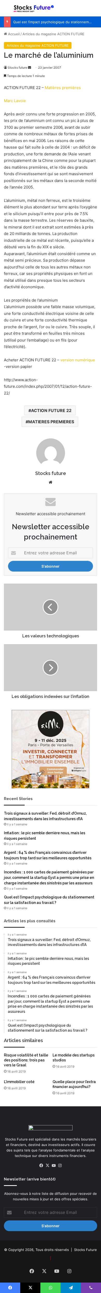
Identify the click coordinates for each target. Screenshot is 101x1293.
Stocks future (17, 67)
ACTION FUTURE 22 (51, 410)
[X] (47, 1165)
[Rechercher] (94, 10)
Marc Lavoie (15, 100)
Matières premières (63, 87)
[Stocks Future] (33, 8)
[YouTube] (54, 1165)
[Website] (50, 482)
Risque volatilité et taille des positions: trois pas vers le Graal (26, 1060)
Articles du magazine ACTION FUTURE (53, 34)
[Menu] (6, 10)
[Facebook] (41, 1165)
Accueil (13, 34)
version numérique (77, 359)
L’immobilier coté (19, 1082)
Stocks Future (85, 1250)
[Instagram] (60, 1165)
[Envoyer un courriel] (29, 67)
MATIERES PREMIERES (51, 421)
